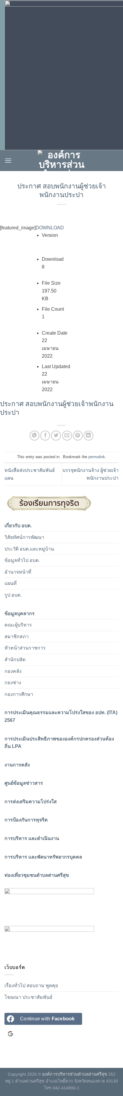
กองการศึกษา (18, 694)
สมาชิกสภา (16, 636)
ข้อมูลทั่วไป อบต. (22, 560)
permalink (96, 457)
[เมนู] (8, 160)
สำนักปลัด (14, 659)
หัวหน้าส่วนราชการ (25, 647)
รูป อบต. (12, 594)
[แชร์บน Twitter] (56, 435)
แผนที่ (10, 583)
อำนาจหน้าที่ (17, 571)
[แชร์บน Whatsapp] (34, 435)
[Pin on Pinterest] (78, 435)
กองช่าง (12, 682)
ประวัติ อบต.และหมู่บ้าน (29, 548)
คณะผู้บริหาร (18, 624)
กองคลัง (12, 671)
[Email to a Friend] (67, 435)
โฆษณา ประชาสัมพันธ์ (28, 997)
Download (50, 227)
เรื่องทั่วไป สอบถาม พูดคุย (31, 985)
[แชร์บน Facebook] (45, 435)
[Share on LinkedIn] (88, 435)
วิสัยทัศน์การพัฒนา (24, 537)
